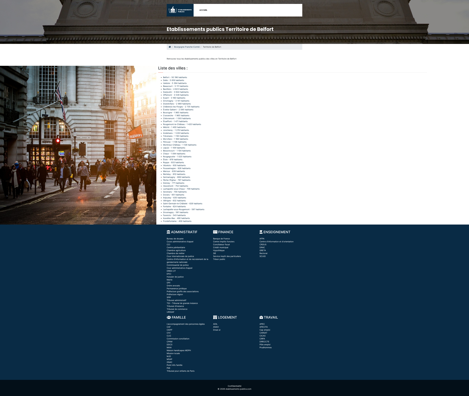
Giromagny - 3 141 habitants (176, 101)
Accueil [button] (203, 10)
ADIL (215, 324)
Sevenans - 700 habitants (175, 192)
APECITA (264, 327)
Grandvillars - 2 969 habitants (177, 103)
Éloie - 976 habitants (172, 159)
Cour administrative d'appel (179, 268)
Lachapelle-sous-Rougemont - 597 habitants (183, 209)
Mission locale (173, 353)
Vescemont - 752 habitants (175, 186)
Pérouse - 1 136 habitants (175, 142)
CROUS (263, 244)
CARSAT (263, 333)
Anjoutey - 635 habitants (174, 197)
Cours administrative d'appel (180, 241)
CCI (168, 244)
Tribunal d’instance (175, 306)
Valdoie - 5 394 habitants (175, 83)
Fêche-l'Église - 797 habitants (176, 180)
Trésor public (219, 259)
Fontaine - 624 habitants (174, 206)
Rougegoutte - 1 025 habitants (177, 156)
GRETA (263, 250)
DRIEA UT (171, 271)
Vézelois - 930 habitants (174, 165)
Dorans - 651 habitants (173, 194)
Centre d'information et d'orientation (276, 241)
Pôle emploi (265, 344)
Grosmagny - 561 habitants (175, 212)
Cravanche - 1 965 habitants (176, 115)
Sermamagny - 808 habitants (176, 177)
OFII (168, 282)
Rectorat (263, 253)
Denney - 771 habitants (173, 183)
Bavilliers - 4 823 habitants (175, 89)
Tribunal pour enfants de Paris (180, 371)
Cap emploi (265, 330)
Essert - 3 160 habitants (174, 98)
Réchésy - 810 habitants (174, 174)
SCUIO (263, 256)
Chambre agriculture (176, 250)
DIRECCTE (264, 341)
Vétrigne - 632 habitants (174, 200)
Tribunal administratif (176, 300)
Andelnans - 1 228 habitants (176, 133)
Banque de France (221, 238)
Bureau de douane (175, 238)
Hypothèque (218, 250)
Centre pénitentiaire (176, 247)
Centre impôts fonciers (223, 241)
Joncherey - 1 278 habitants (176, 130)
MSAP (169, 359)
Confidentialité (234, 386)
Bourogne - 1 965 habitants (175, 112)
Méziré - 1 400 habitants (174, 127)
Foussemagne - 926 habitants (177, 168)
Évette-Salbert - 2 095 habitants (178, 109)
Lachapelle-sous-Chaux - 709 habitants (181, 189)
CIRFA (262, 338)
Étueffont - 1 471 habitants (175, 121)
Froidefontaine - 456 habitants (177, 221)
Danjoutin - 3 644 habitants (176, 92)
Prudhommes (266, 347)
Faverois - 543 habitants (174, 215)
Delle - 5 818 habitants (173, 80)
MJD (169, 356)
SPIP (169, 297)
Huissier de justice (175, 277)
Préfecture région (175, 294)
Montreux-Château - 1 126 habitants (179, 145)
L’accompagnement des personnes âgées (186, 324)
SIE (214, 253)
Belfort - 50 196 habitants (175, 77)
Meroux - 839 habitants (174, 171)
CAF (169, 327)
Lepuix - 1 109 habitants (174, 148)
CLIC (169, 335)
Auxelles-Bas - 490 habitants (176, 218)
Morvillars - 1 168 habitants (175, 139)
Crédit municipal (220, 247)
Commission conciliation (178, 338)
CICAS (263, 335)
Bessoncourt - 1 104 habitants (177, 150)
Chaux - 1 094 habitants (174, 153)
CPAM (169, 341)
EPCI (169, 274)
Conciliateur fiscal (221, 244)
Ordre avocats (173, 285)
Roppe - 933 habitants (173, 162)
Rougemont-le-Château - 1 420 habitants (182, 124)
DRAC (262, 247)
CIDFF (169, 330)
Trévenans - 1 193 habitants (175, 136)
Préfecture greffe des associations (183, 291)
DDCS (169, 344)
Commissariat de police (178, 265)
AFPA (262, 238)
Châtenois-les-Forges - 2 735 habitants (181, 106)
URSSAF (170, 312)
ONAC (169, 362)
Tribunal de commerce (177, 309)
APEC (262, 324)
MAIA (169, 347)
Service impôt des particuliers (227, 256)
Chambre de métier (176, 253)
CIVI (169, 333)
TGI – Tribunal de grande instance (182, 303)
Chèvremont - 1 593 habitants (177, 118)
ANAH (216, 327)
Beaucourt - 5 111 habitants (175, 86)
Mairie (169, 279)
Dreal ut (216, 330)
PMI (168, 368)
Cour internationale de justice (180, 256)
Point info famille (174, 365)
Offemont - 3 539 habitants (176, 95)
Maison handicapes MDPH (179, 350)
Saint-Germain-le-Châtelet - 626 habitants (182, 203)
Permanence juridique (177, 288)
